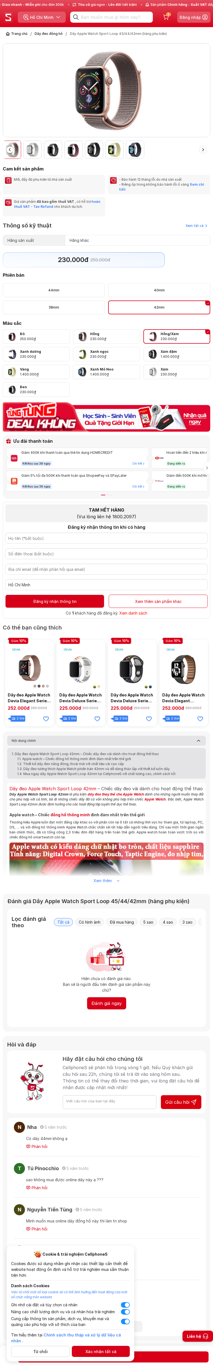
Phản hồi (39, 1146)
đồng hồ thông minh (70, 814)
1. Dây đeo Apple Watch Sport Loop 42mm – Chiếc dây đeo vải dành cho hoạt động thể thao (85, 754)
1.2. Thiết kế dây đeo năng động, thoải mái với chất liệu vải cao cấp (70, 764)
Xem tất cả (195, 226)
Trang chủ (19, 34)
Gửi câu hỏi (177, 1102)
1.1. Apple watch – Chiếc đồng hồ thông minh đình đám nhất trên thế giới (74, 759)
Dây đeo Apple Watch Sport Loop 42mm (52, 788)
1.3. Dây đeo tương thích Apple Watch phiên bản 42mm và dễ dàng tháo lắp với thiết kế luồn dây (93, 769)
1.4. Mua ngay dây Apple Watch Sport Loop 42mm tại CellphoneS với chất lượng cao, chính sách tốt (96, 774)
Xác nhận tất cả (100, 1351)
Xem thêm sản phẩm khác (158, 601)
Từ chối (40, 1351)
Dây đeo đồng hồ (49, 34)
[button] (206, 92)
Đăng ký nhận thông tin (55, 601)
